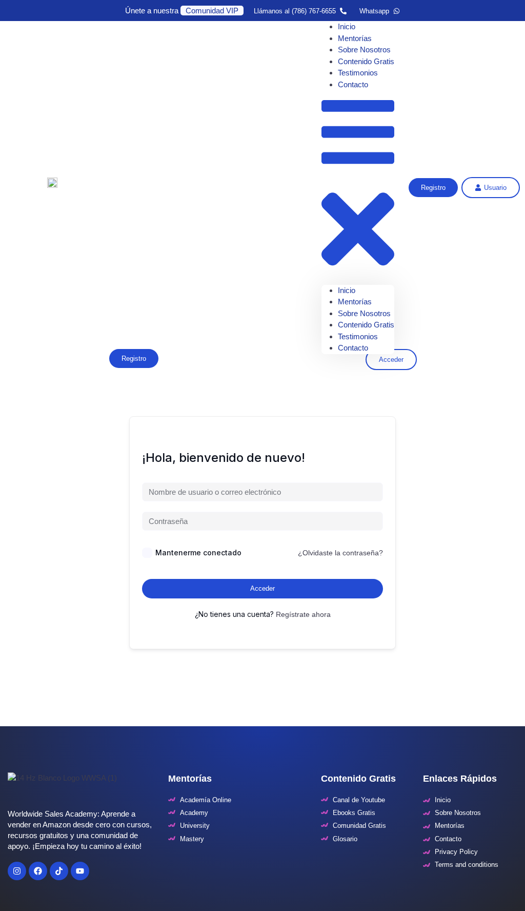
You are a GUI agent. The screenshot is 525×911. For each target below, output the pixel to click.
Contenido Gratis (366, 324)
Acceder (262, 588)
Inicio (346, 290)
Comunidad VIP (212, 10)
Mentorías (355, 301)
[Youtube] (80, 871)
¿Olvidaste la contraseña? (340, 553)
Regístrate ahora (303, 614)
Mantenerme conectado (198, 552)
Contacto (353, 84)
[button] (357, 187)
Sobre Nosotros (364, 313)
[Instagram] (17, 871)
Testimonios (358, 336)
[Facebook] (38, 871)
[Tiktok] (59, 871)
